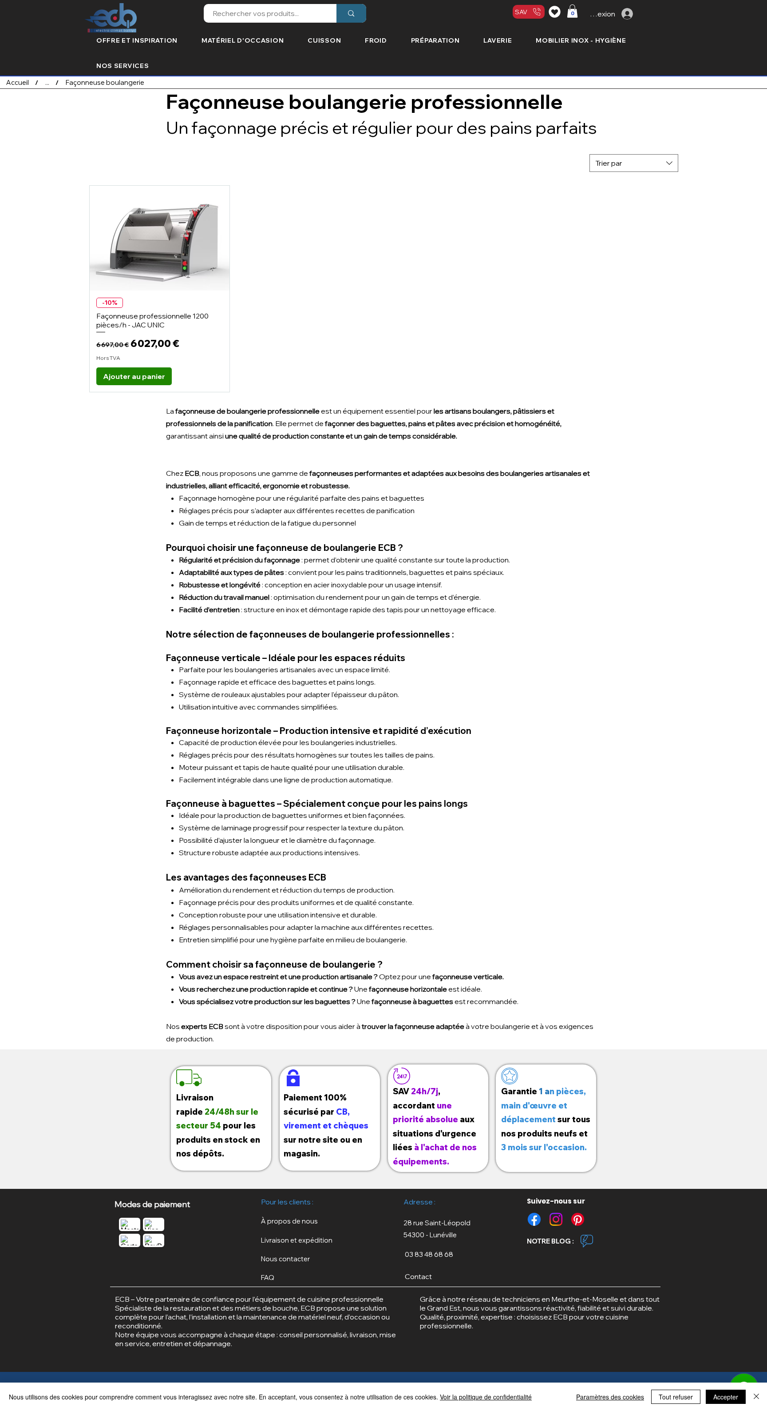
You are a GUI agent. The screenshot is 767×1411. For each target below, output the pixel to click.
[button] (572, 11)
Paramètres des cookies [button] (610, 1396)
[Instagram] (556, 1219)
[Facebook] (534, 1219)
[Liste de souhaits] (556, 11)
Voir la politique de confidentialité (486, 1396)
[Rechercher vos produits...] (351, 13)
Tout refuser (676, 1396)
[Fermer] (756, 1397)
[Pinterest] (577, 1219)
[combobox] (633, 163)
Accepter (725, 1396)
